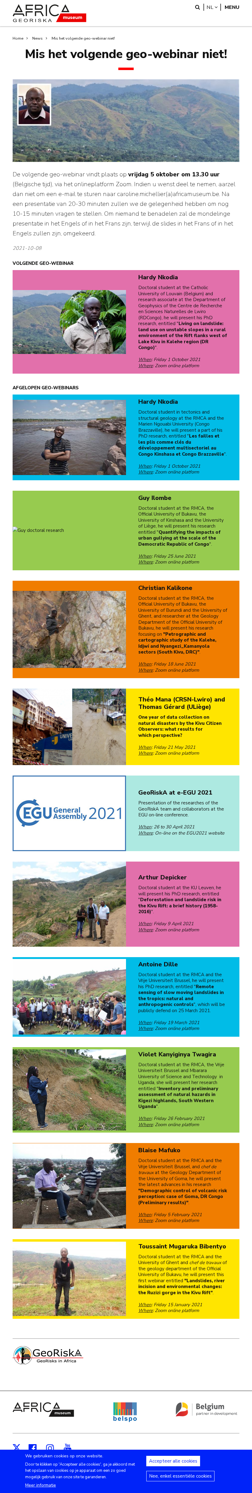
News (37, 38)
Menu (232, 7)
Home (18, 38)
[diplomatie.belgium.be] (206, 1415)
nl (214, 7)
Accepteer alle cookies (173, 1461)
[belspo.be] (124, 1421)
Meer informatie (40, 1485)
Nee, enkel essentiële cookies (180, 1476)
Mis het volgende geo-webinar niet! (83, 38)
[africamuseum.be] (43, 1415)
